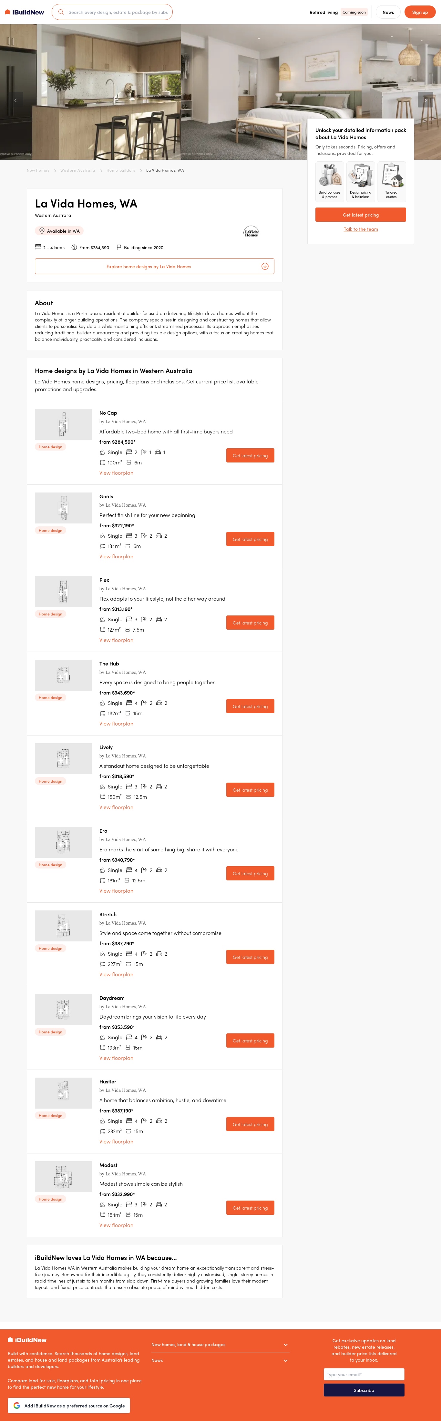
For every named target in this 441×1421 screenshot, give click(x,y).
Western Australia (77, 170)
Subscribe (364, 1390)
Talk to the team (361, 229)
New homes (38, 170)
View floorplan (116, 472)
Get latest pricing (250, 455)
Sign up (420, 12)
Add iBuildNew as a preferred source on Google (75, 1405)
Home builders (121, 170)
